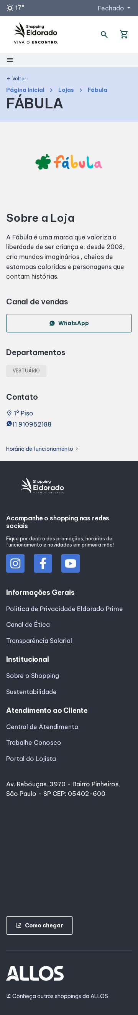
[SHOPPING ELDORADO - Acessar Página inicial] (36, 34)
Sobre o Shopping (32, 675)
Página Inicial (25, 90)
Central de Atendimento (42, 727)
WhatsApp (73, 323)
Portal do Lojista (31, 758)
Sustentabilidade (31, 692)
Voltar (16, 78)
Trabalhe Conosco (33, 742)
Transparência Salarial (39, 641)
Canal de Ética (28, 624)
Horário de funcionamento (42, 449)
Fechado (115, 8)
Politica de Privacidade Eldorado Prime (64, 609)
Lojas (66, 90)
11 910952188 (31, 424)
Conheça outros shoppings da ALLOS (57, 996)
